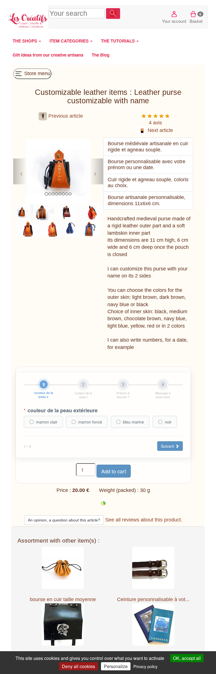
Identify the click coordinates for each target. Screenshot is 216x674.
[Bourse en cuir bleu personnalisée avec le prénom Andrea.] (88, 228)
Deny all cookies (78, 666)
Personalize (116, 666)
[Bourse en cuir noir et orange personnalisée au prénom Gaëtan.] (22, 212)
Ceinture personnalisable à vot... (153, 599)
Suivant (168, 446)
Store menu (36, 73)
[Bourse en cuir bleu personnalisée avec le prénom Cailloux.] (70, 228)
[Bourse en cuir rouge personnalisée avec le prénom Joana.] (52, 228)
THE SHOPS (25, 41)
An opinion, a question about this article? (64, 520)
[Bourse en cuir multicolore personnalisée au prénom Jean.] (28, 228)
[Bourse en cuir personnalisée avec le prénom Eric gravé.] (66, 212)
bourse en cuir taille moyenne (63, 599)
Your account (174, 21)
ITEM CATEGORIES (70, 41)
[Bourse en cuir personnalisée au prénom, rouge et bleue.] (91, 212)
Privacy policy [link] (145, 666)
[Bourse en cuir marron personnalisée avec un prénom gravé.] (42, 212)
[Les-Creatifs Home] (28, 19)
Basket (196, 18)
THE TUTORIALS (118, 41)
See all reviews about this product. (143, 520)
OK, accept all (187, 658)
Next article (159, 130)
